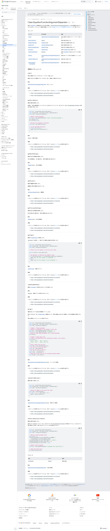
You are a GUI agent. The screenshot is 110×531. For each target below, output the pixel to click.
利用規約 (20, 517)
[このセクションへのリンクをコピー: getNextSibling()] (40, 154)
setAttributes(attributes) (32, 63)
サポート (26, 8)
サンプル (20, 8)
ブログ (81, 509)
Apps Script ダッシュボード (54, 511)
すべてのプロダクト (66, 523)
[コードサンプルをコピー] (81, 110)
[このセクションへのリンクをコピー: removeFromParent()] (42, 378)
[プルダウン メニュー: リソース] (49, 1)
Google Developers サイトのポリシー (48, 485)
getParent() (31, 45)
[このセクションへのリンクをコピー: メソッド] (34, 31)
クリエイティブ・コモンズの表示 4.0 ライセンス (52, 484)
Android (34, 523)
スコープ (56, 90)
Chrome (40, 523)
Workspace (12, 1)
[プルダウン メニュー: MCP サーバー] (58, 1)
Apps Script (27, 1)
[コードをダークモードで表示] (79, 110)
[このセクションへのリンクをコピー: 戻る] (31, 82)
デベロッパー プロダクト (24, 511)
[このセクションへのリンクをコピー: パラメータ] (34, 455)
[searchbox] (9, 12)
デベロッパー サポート (23, 515)
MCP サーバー (54, 1)
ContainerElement (46, 45)
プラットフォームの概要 (23, 509)
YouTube (81, 515)
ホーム (21, 1)
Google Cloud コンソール (54, 513)
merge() (30, 55)
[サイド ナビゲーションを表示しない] (15, 528)
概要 (2, 8)
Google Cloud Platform (55, 523)
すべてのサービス (36, 1)
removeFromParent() (33, 59)
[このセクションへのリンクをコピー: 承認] (31, 88)
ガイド (7, 8)
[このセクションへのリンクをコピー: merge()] (34, 309)
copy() (30, 37)
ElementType (45, 49)
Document (66, 52)
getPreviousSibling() (33, 47)
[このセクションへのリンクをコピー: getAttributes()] (39, 100)
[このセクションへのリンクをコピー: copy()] (33, 73)
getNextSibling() (32, 42)
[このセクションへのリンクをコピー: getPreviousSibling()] (43, 208)
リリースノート (22, 513)
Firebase (46, 523)
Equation (33, 25)
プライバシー (26, 528)
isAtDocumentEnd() (32, 52)
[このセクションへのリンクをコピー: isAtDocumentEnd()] (41, 284)
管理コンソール (52, 509)
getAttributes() (32, 40)
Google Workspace (35, 19)
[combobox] (87, 1)
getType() (30, 49)
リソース (45, 1)
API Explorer (51, 515)
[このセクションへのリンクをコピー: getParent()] (37, 181)
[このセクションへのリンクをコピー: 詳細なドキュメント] (43, 69)
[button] (8, 21)
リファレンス (13, 8)
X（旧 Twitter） (83, 513)
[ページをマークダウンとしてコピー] (73, 22)
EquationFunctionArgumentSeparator (50, 37)
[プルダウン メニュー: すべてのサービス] (41, 1)
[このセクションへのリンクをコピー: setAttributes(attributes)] (46, 418)
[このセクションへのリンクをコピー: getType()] (35, 235)
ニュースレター (83, 511)
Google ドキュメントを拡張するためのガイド (62, 27)
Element (43, 42)
